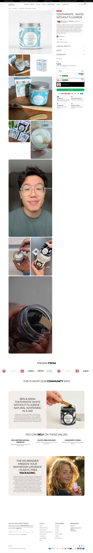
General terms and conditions (46, 531)
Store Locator (73, 530)
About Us (73, 525)
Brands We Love (58, 538)
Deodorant (57, 525)
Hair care (57, 529)
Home (10, 8)
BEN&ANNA (14, 548)
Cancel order (42, 536)
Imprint (41, 525)
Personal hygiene (59, 533)
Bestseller (15, 8)
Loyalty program (43, 538)
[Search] (80, 4)
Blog (41, 540)
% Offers (57, 536)
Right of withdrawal (44, 527)
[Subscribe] (32, 532)
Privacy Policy (23, 534)
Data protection (43, 529)
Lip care (56, 531)
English (10, 545)
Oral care (57, 527)
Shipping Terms (43, 533)
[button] (70, 71)
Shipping (64, 65)
